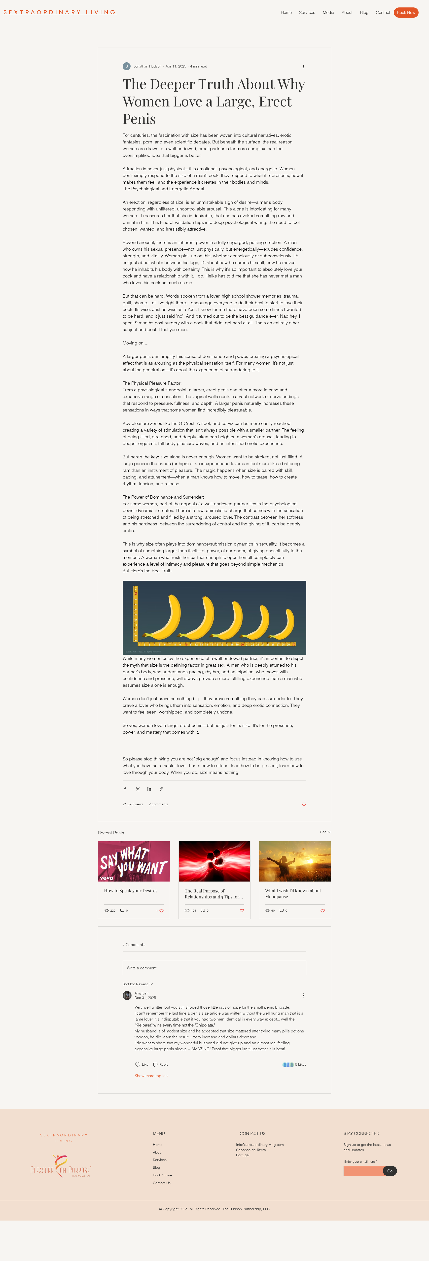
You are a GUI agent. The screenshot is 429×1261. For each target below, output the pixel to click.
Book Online (162, 1175)
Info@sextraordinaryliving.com (260, 1144)
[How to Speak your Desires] (134, 861)
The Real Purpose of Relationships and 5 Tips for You (212, 894)
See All (325, 832)
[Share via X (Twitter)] (137, 788)
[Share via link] (161, 788)
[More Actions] (303, 995)
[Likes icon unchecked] (138, 1065)
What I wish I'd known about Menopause (293, 893)
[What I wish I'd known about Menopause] (295, 861)
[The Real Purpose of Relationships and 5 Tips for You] (214, 861)
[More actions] (303, 66)
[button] (307, 12)
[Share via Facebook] (125, 788)
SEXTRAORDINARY (64, 1135)
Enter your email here (359, 1161)
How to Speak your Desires (130, 890)
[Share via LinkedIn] (149, 788)
